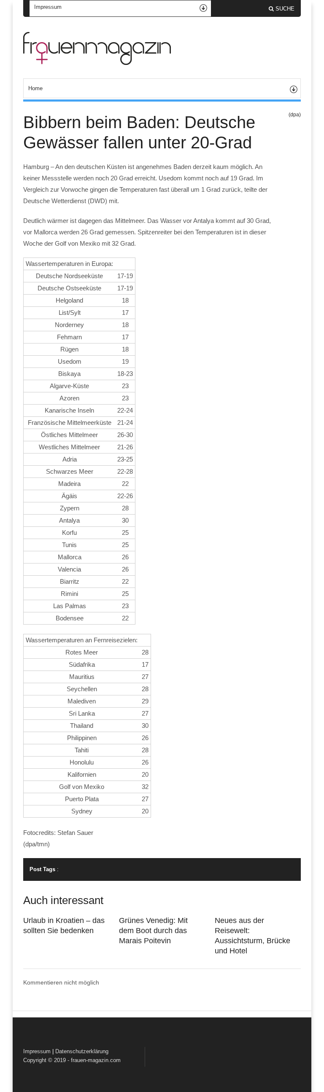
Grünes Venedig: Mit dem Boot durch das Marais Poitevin (153, 930)
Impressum (37, 1051)
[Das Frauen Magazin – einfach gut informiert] (97, 62)
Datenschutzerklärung (81, 1051)
